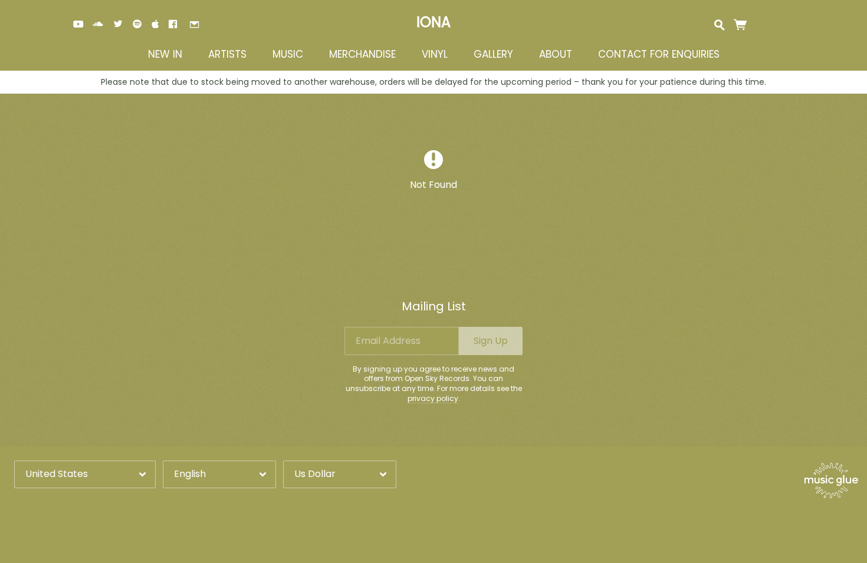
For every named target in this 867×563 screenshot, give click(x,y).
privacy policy (433, 398)
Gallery (493, 54)
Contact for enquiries (659, 54)
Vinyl (435, 54)
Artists (227, 54)
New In (165, 54)
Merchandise (362, 54)
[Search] (719, 23)
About (555, 54)
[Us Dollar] (339, 474)
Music (287, 54)
